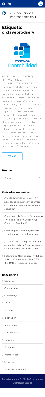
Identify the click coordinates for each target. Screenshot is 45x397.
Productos (10, 347)
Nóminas (9, 339)
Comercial (9, 280)
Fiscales (8, 310)
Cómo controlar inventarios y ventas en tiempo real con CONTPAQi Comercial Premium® (23, 220)
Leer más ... (12, 156)
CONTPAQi (10, 295)
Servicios (9, 362)
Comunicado (11, 288)
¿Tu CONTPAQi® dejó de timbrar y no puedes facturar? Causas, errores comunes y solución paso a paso (23, 245)
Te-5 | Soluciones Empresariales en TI (22, 15)
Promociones (11, 354)
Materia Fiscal (12, 332)
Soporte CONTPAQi (15, 369)
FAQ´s (7, 303)
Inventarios (10, 325)
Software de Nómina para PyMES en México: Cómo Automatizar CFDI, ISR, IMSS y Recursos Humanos (23, 259)
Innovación (10, 317)
